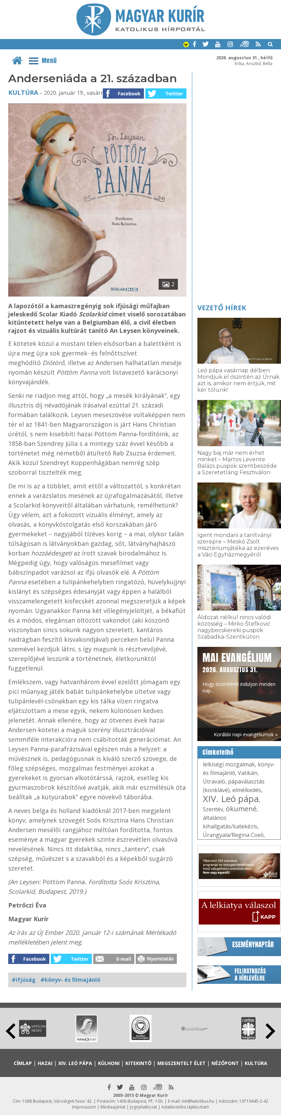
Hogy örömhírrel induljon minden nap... (239, 672)
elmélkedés (246, 790)
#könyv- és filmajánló (70, 980)
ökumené (241, 808)
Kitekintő (138, 1063)
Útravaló (214, 781)
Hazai (45, 1063)
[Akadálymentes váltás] (186, 45)
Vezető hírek (221, 307)
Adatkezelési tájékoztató (185, 1107)
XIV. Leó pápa (231, 798)
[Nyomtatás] (156, 962)
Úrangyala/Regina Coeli (233, 835)
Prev (10, 1031)
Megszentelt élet (181, 1063)
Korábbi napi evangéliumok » (246, 734)
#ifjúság (24, 980)
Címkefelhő (218, 752)
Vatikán (247, 773)
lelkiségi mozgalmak (229, 764)
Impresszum (84, 1107)
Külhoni (109, 1063)
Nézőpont (225, 1063)
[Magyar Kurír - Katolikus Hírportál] (140, 33)
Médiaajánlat (112, 1107)
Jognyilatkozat (143, 1107)
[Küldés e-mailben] (113, 962)
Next (270, 1031)
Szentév (213, 809)
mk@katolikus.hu (198, 1101)
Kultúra (23, 92)
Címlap (23, 1063)
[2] (97, 294)
